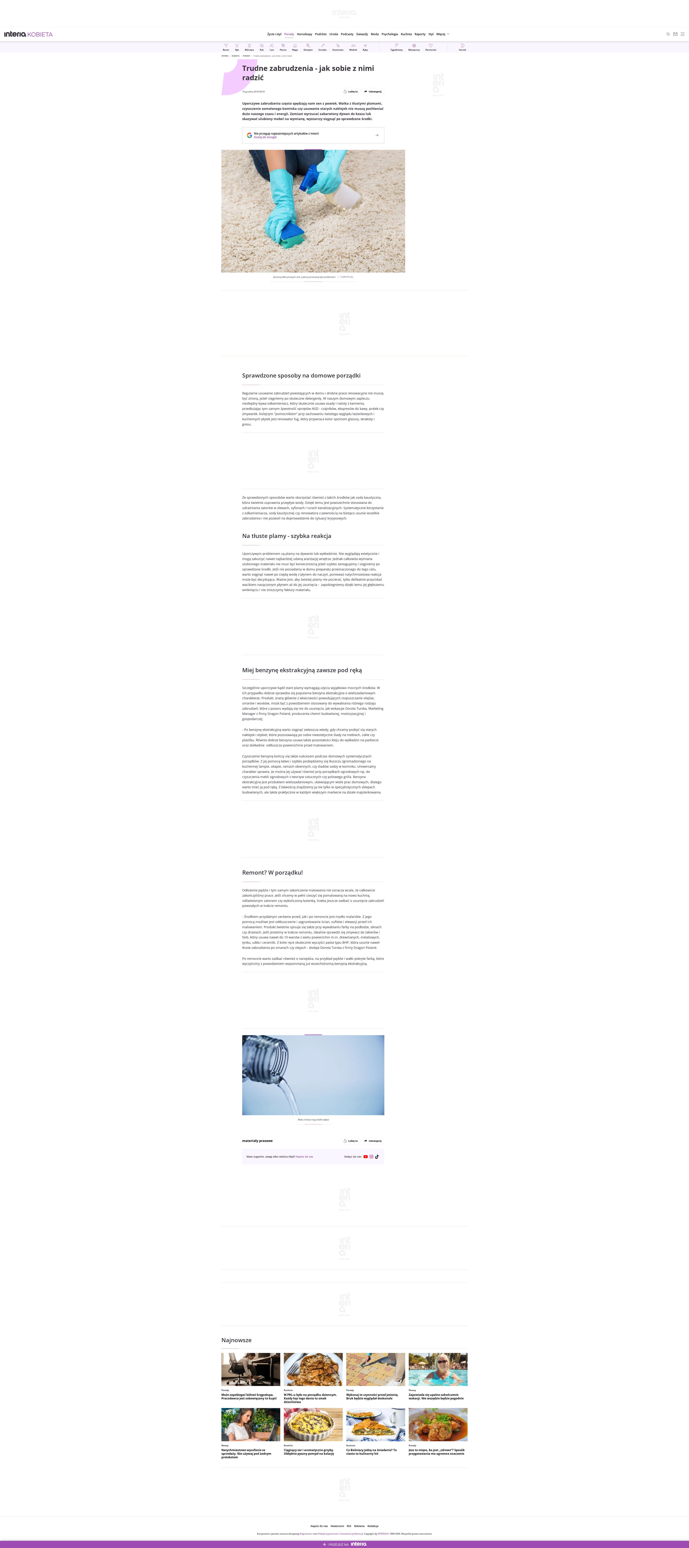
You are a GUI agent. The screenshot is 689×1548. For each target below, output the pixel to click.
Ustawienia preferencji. (352, 1533)
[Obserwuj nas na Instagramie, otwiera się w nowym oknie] (371, 1156)
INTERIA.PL (383, 1533)
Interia (224, 56)
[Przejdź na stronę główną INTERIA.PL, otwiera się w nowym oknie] (15, 34)
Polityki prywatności (328, 1533)
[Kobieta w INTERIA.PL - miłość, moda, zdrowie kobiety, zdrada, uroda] (40, 34)
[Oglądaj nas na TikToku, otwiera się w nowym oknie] (377, 1156)
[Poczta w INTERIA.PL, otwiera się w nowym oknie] (675, 34)
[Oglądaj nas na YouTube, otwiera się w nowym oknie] (366, 1156)
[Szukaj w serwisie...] (668, 34)
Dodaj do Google (284, 137)
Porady (246, 56)
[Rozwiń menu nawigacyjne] (682, 34)
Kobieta (236, 56)
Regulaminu (306, 1533)
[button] (305, 34)
